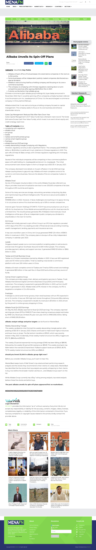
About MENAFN (33, 534)
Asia (32, 19)
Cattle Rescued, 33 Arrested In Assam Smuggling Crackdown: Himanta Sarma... (60, 505)
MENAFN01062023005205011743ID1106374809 (23, 391)
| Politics (46, 19)
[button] (85, 2)
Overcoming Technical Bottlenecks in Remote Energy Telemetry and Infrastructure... (79, 114)
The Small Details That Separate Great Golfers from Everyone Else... (79, 118)
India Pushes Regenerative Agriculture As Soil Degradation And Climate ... (83, 69)
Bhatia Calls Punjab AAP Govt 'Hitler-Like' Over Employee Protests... (60, 454)
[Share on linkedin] (50, 63)
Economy (56, 19)
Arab (26, 19)
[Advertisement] (48, 12)
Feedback (32, 538)
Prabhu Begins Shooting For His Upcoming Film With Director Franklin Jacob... (17, 454)
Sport (84, 19)
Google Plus (82, 529)
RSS (80, 536)
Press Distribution (25, 6)
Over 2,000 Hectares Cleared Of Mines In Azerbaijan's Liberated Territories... (38, 505)
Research (49, 6)
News (14, 6)
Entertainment (72, 19)
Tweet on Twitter (39, 63)
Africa (39, 19)
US (9, 19)
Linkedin (81, 534)
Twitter (81, 527)
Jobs (30, 536)
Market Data (38, 6)
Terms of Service (33, 525)
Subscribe (55, 536)
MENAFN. (17, 547)
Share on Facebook (29, 63)
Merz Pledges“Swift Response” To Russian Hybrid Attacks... (18, 504)
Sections (67, 6)
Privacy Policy (33, 527)
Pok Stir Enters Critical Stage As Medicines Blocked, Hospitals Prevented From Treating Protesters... (39, 480)
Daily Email (82, 532)
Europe (18, 19)
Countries (58, 6)
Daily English (55, 525)
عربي (81, 2)
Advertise (31, 532)
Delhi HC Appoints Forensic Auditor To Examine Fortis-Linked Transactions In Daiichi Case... (17, 480)
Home (8, 6)
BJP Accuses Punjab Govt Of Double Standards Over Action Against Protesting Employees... (39, 454)
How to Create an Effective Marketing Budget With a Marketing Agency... (79, 126)
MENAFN (9, 70)
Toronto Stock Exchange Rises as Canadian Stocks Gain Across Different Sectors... (80, 122)
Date (7, 62)
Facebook (81, 525)
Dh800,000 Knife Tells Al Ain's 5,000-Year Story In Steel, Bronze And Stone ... (60, 479)
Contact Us (32, 529)
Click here (18, 536)
